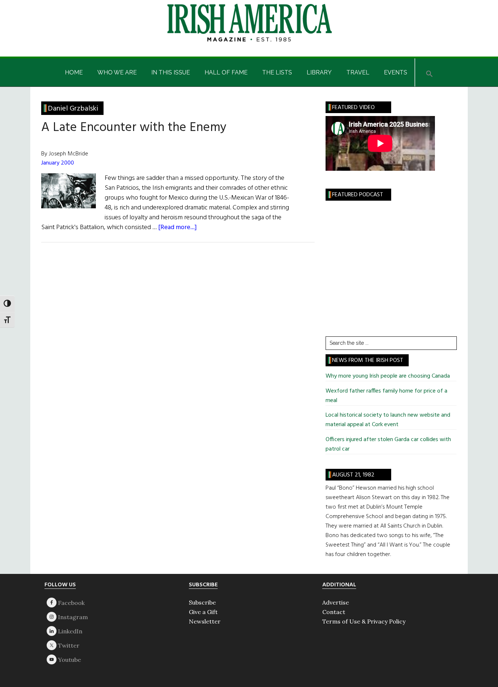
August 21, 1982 (353, 475)
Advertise (335, 602)
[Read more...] (177, 227)
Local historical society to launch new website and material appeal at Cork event (388, 419)
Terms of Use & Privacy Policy (363, 621)
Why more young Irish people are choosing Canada (388, 376)
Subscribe (202, 602)
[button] (429, 72)
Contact (333, 611)
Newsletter (205, 621)
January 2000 (57, 163)
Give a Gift (203, 611)
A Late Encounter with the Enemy (133, 127)
